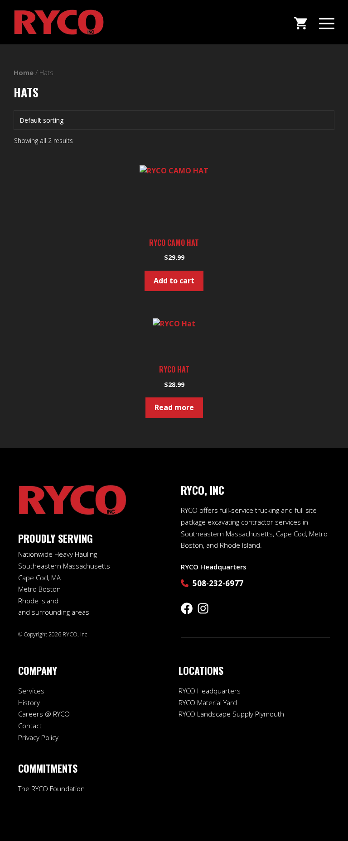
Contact (30, 725)
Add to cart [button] (174, 281)
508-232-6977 (218, 583)
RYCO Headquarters (210, 690)
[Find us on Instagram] (203, 608)
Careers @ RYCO (44, 713)
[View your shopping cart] (300, 22)
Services (31, 690)
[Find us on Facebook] (187, 608)
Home (24, 72)
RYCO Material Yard (208, 702)
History (29, 702)
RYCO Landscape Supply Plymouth (231, 713)
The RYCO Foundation (51, 788)
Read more (174, 407)
